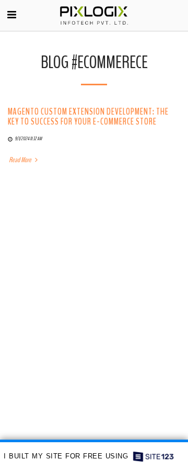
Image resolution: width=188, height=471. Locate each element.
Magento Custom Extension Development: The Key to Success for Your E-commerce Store (88, 117)
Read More (20, 160)
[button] (11, 15)
